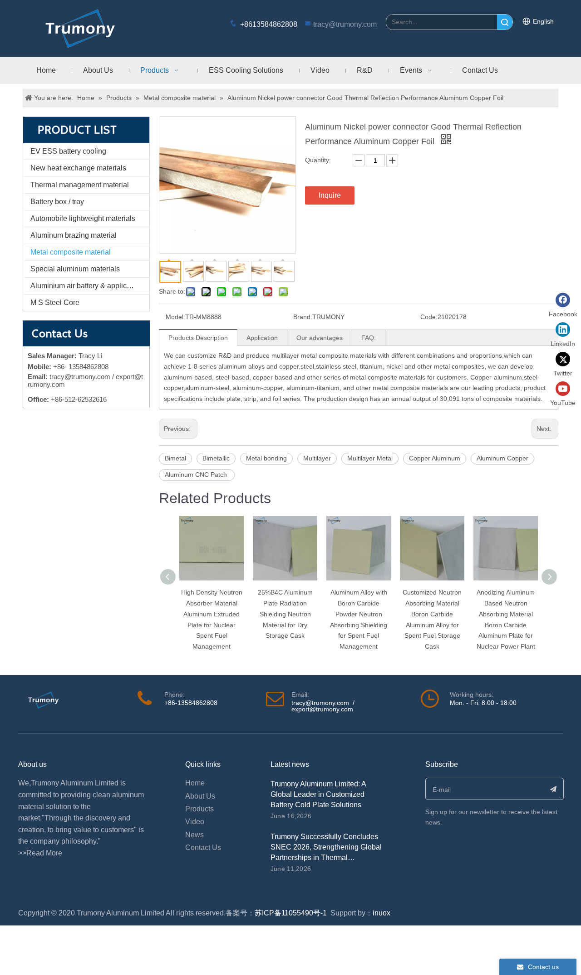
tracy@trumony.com (345, 24)
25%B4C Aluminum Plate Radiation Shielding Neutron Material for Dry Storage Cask (285, 614)
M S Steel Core (54, 302)
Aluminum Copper (502, 458)
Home (195, 783)
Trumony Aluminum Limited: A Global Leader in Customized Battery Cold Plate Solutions (318, 794)
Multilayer (317, 458)
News (194, 835)
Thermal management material (79, 185)
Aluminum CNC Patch (197, 474)
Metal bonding (266, 458)
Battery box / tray (57, 201)
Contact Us (203, 847)
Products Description (198, 337)
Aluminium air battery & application (86, 286)
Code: (429, 316)
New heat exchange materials (78, 168)
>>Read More (40, 853)
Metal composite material (70, 252)
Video (194, 821)
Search (504, 22)
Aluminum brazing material (73, 235)
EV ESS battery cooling (68, 151)
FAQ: (368, 337)
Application (262, 337)
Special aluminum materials (75, 269)
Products (199, 809)
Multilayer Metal (370, 458)
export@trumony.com (322, 709)
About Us (200, 796)
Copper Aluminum (434, 458)
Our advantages (319, 337)
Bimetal (175, 458)
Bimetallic (216, 458)
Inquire (330, 195)
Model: (175, 316)
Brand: (302, 316)
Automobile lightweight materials (82, 218)
